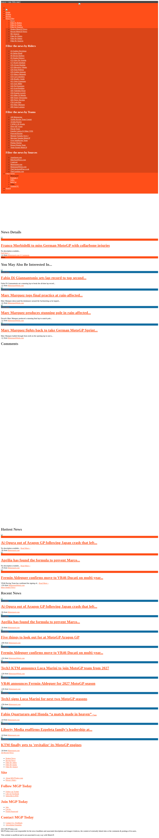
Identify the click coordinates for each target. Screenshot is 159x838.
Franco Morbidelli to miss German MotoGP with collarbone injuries (55, 245)
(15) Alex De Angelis (18, 60)
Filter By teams (11, 765)
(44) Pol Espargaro (17, 86)
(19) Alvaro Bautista (17, 65)
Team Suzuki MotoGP (18, 147)
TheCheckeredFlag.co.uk (19, 169)
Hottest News (11, 758)
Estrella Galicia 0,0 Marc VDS (21, 131)
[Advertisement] (79, 211)
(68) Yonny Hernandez (18, 98)
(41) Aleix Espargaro (18, 81)
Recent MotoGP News (18, 32)
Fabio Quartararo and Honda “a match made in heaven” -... (49, 714)
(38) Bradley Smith (17, 79)
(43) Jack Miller (16, 84)
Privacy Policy (11, 780)
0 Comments (24, 255)
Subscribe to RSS (12, 796)
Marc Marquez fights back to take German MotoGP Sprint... (49, 330)
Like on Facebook (12, 794)
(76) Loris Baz (15, 102)
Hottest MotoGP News (18, 29)
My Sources (14, 34)
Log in (3, 2)
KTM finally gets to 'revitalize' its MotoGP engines (41, 745)
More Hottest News (8, 587)
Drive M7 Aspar (16, 126)
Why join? (16, 2)
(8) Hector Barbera (17, 56)
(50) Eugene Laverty (18, 93)
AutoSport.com (16, 157)
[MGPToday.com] (79, 4)
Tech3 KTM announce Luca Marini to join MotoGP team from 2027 (55, 668)
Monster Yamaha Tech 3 (19, 136)
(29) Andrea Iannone (18, 72)
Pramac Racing (16, 143)
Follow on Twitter (12, 792)
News (12, 21)
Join (9, 2)
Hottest (8, 14)
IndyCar (13, 182)
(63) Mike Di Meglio (18, 95)
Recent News (10, 761)
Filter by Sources (16, 27)
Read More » (25, 548)
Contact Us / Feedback (14, 823)
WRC (12, 180)
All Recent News (7, 753)
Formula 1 (14, 178)
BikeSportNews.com (18, 160)
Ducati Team (15, 129)
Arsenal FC (14, 186)
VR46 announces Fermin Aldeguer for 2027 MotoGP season (48, 683)
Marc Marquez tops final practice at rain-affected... (42, 295)
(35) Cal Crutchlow (17, 77)
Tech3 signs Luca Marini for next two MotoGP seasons (44, 699)
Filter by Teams (16, 25)
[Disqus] (78, 436)
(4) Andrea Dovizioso (18, 51)
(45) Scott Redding (17, 88)
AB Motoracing (16, 117)
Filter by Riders (16, 23)
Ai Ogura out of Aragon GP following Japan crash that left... (49, 543)
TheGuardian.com (17, 171)
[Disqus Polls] (79, 377)
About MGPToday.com (14, 778)
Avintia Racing (16, 122)
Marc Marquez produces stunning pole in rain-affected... (46, 313)
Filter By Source (12, 767)
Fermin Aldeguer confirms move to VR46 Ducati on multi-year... (52, 577)
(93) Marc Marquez (17, 105)
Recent (8, 16)
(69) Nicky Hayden (17, 100)
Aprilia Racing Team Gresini (21, 119)
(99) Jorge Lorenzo (17, 107)
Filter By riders (11, 763)
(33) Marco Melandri (18, 74)
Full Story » (5, 253)
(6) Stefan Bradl (16, 53)
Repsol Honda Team (18, 145)
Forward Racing (16, 133)
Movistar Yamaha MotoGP (20, 138)
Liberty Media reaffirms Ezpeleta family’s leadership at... (46, 729)
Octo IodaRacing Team (19, 140)
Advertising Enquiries (14, 825)
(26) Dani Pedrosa (17, 70)
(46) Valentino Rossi (17, 91)
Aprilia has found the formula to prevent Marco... (40, 560)
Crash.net (13, 162)
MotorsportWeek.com (18, 167)
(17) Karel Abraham (17, 63)
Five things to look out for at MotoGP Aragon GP (40, 637)
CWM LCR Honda (17, 124)
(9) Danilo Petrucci (17, 58)
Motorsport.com (16, 164)
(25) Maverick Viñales (18, 67)
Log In (8, 809)
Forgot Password (12, 811)
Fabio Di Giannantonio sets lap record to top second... (43, 278)
